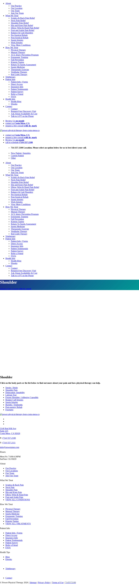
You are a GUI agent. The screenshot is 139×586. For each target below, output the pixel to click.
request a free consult (21, 126)
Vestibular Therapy (19, 72)
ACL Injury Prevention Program (25, 55)
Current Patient (17, 155)
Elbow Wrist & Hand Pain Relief (25, 28)
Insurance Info (17, 87)
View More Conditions (21, 45)
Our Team (15, 11)
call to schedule (19, 142)
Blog (7, 557)
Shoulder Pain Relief (20, 23)
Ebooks (14, 104)
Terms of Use (58, 582)
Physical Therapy (18, 50)
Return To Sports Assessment (23, 65)
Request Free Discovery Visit (23, 111)
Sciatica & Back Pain (14, 485)
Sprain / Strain (11, 387)
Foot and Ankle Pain (14, 497)
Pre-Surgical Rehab (19, 35)
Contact (8, 106)
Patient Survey (17, 92)
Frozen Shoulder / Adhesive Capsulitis (21, 397)
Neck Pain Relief (18, 20)
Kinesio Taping (17, 62)
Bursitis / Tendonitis (14, 405)
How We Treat (11, 47)
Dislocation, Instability (15, 392)
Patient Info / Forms (19, 82)
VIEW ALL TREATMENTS (18, 523)
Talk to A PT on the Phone (22, 116)
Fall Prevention (17, 60)
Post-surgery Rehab (13, 407)
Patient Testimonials (19, 89)
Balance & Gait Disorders (22, 33)
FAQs (13, 96)
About (8, 3)
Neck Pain (9, 487)
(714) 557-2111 (8, 443)
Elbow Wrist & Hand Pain (16, 495)
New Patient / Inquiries (21, 153)
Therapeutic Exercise (20, 69)
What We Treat (11, 15)
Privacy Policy (44, 582)
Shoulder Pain (11, 390)
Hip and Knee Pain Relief (22, 25)
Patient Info (10, 79)
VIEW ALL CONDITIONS (17, 499)
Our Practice (16, 6)
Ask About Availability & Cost (24, 114)
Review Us (14, 121)
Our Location (16, 8)
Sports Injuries (17, 40)
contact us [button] (17, 123)
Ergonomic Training (19, 57)
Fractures (9, 410)
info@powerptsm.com (9, 447)
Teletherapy (10, 77)
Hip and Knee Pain (13, 492)
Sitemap (33, 582)
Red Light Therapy (19, 74)
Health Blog (16, 101)
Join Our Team (17, 13)
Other (13, 158)
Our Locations (11, 471)
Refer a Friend (17, 94)
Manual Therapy (18, 52)
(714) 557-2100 (9, 438)
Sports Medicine (18, 67)
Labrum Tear (11, 395)
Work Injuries (17, 42)
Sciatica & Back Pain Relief (23, 18)
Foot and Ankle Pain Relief (22, 30)
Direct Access (17, 84)
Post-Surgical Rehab (19, 38)
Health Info (10, 99)
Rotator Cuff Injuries (14, 400)
